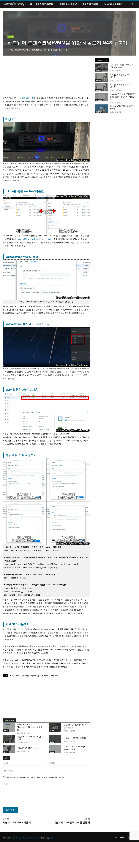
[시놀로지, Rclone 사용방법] (55, 739)
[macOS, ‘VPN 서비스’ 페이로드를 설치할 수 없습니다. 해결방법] (101, 97)
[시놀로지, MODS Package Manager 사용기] (55, 749)
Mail (122, 838)
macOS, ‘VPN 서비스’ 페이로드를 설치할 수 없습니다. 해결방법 (123, 96)
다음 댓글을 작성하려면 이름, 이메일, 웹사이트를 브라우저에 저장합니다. (35, 777)
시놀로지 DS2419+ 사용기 (17, 822)
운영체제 (99, 100)
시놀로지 (45, 675)
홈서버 (10, 37)
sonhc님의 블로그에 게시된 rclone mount (35, 239)
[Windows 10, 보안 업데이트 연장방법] (101, 108)
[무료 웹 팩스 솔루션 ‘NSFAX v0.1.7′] (101, 87)
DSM (11, 675)
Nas (17, 675)
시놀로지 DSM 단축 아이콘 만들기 (71, 822)
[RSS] (128, 837)
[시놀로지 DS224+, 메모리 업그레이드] (9, 739)
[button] (132, 4)
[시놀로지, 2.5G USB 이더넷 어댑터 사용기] (55, 727)
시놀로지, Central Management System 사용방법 (29, 727)
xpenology (35, 675)
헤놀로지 (54, 675)
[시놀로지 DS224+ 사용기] (9, 749)
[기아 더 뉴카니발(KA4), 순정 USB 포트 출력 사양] (101, 67)
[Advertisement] (46, 77)
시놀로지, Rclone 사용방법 (75, 738)
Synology (25, 675)
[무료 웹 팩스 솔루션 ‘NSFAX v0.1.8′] (101, 77)
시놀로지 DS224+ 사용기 (27, 748)
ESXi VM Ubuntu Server (21, 838)
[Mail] (116, 837)
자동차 (98, 70)
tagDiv (52, 838)
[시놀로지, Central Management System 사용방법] (9, 727)
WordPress (35, 838)
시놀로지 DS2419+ (26, 98)
